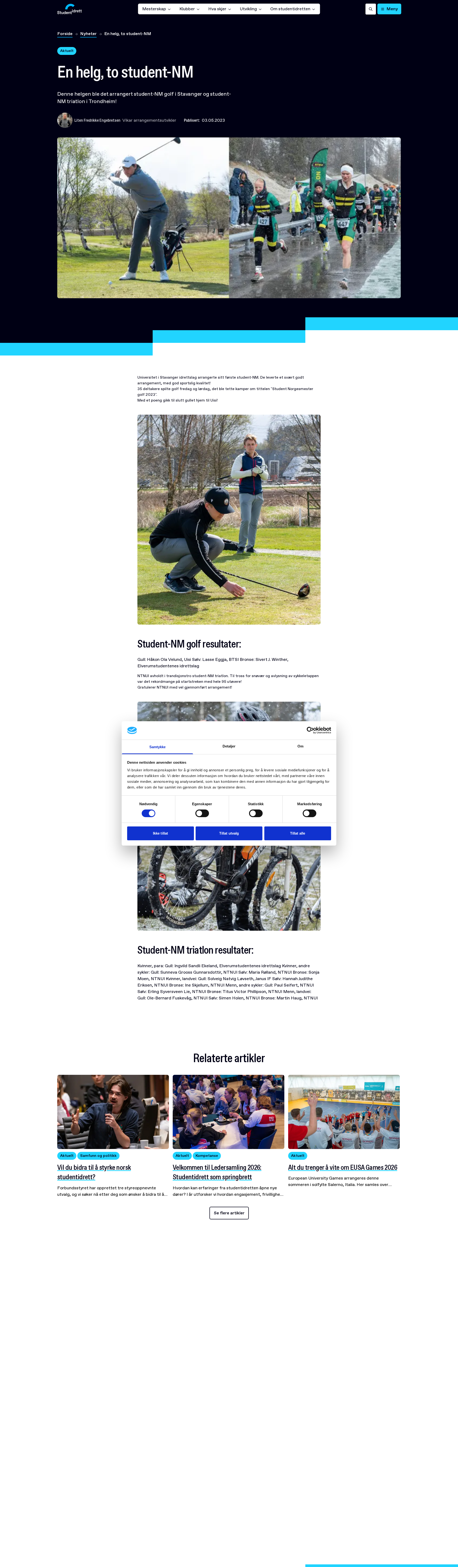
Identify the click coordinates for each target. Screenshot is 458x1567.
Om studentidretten (290, 8)
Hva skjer (217, 8)
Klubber (187, 8)
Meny (392, 8)
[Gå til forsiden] (69, 9)
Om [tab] (300, 746)
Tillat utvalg (229, 833)
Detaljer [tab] (229, 746)
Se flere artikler (229, 1213)
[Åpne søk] (370, 9)
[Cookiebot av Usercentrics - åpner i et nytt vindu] (310, 730)
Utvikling (248, 8)
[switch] (202, 813)
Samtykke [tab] (157, 747)
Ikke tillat (160, 833)
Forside (65, 33)
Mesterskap (154, 8)
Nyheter (88, 33)
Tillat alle (297, 833)
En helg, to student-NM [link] (127, 33)
